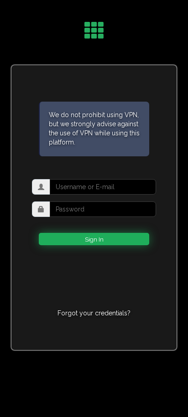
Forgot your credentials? (94, 313)
